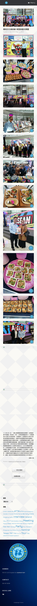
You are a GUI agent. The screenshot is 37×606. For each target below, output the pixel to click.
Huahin (11, 517)
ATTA (17, 511)
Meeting (28, 520)
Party (19, 526)
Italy (4, 521)
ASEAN (9, 511)
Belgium (31, 511)
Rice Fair (19, 530)
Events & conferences (15, 461)
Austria (26, 511)
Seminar (25, 530)
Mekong (5, 523)
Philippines (6, 530)
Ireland (28, 517)
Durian (11, 514)
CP (8, 514)
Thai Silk (19, 533)
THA (14, 533)
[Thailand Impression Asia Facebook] (2, 594)
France (20, 514)
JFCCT (8, 521)
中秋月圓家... (18, 470)
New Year (6, 527)
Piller (11, 530)
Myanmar (30, 523)
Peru (24, 526)
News (23, 461)
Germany (26, 514)
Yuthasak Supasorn (13, 535)
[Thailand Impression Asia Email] (3, 594)
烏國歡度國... (18, 476)
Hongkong (6, 517)
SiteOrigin (17, 602)
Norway (12, 526)
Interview (18, 516)
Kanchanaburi (15, 521)
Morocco (25, 523)
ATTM (22, 511)
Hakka (31, 514)
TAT (11, 533)
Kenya (21, 521)
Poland (15, 530)
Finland (16, 514)
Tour (23, 533)
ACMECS (5, 511)
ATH (13, 511)
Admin (22, 31)
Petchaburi (29, 526)
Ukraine (5, 535)
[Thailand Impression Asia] (6, 2)
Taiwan (6, 533)
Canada (5, 514)
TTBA (28, 533)
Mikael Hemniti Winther (14, 523)
